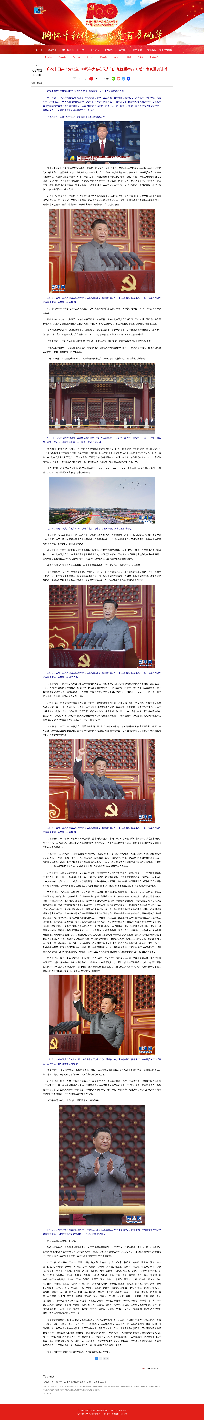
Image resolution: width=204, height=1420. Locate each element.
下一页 (106, 1359)
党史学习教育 (165, 50)
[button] (66, 161)
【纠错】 (143, 1368)
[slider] (131, 161)
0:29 (70, 161)
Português (154, 57)
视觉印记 (123, 50)
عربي (116, 57)
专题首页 (38, 50)
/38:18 (74, 161)
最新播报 (52, 50)
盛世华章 (137, 50)
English (48, 57)
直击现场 (80, 50)
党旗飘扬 (151, 50)
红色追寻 (95, 50)
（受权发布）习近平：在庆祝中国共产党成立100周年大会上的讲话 (74, 1382)
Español (103, 57)
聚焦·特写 (66, 50)
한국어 (128, 57)
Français (62, 57)
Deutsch (90, 57)
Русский (76, 57)
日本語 (140, 57)
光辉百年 (109, 50)
